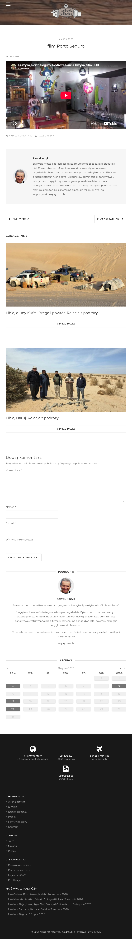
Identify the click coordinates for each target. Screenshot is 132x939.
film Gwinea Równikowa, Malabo (27, 894)
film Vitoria (19, 219)
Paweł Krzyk (46, 136)
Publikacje (14, 880)
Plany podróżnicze (19, 870)
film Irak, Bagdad (18, 914)
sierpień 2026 (66, 668)
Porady (12, 816)
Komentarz (14, 470)
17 (13, 701)
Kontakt (13, 826)
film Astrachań (109, 219)
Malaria (12, 845)
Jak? (11, 840)
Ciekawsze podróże (19, 865)
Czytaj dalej (66, 323)
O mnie (12, 806)
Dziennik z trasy (17, 811)
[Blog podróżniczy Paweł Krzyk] (66, 17)
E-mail (10, 523)
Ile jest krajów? (17, 875)
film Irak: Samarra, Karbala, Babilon (29, 909)
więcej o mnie (57, 194)
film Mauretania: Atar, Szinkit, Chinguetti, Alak (35, 899)
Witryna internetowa (19, 539)
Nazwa (11, 506)
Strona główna (16, 801)
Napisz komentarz (21, 136)
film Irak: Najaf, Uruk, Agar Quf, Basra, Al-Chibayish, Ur (40, 904)
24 (12, 709)
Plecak (12, 851)
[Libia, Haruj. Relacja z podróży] (66, 380)
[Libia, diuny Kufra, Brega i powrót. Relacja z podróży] (66, 275)
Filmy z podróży (17, 821)
